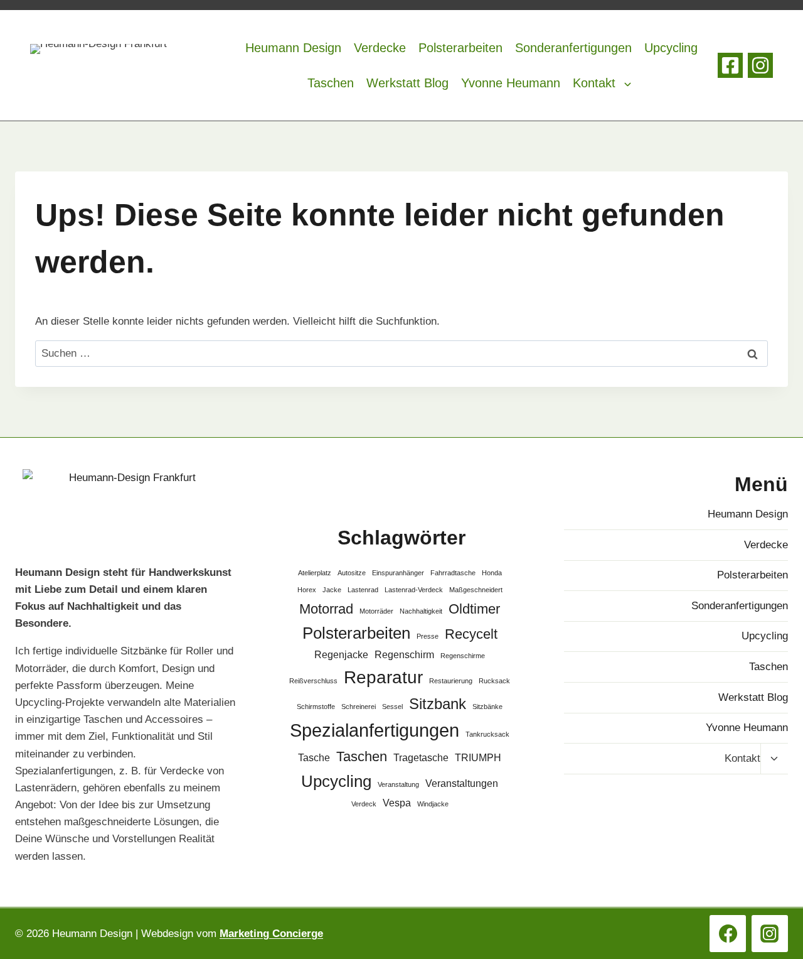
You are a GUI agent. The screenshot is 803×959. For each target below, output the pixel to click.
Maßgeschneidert (476, 589)
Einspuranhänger (398, 573)
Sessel (392, 706)
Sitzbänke (487, 706)
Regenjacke (341, 654)
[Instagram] (760, 65)
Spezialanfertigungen (374, 730)
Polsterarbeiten (460, 48)
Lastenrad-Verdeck (414, 589)
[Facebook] (730, 65)
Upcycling (671, 48)
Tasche (314, 757)
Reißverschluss (313, 681)
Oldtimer (474, 609)
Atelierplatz (314, 573)
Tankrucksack (487, 734)
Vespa (397, 803)
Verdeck (363, 804)
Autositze (352, 573)
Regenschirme (462, 655)
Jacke (331, 589)
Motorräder (376, 611)
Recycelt (471, 634)
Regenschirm (404, 654)
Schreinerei (358, 706)
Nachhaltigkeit (421, 611)
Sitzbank (437, 703)
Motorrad (326, 609)
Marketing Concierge (271, 934)
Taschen (330, 83)
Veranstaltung (398, 784)
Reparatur (383, 677)
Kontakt (594, 83)
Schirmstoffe (316, 706)
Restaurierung (450, 681)
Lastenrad (363, 589)
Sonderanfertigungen (573, 48)
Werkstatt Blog (407, 83)
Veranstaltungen (461, 783)
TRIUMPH (478, 757)
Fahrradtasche (453, 573)
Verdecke (380, 48)
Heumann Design (293, 48)
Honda (492, 573)
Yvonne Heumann (510, 83)
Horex (306, 589)
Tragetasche (421, 757)
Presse (428, 636)
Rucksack (494, 681)
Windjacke (433, 804)
